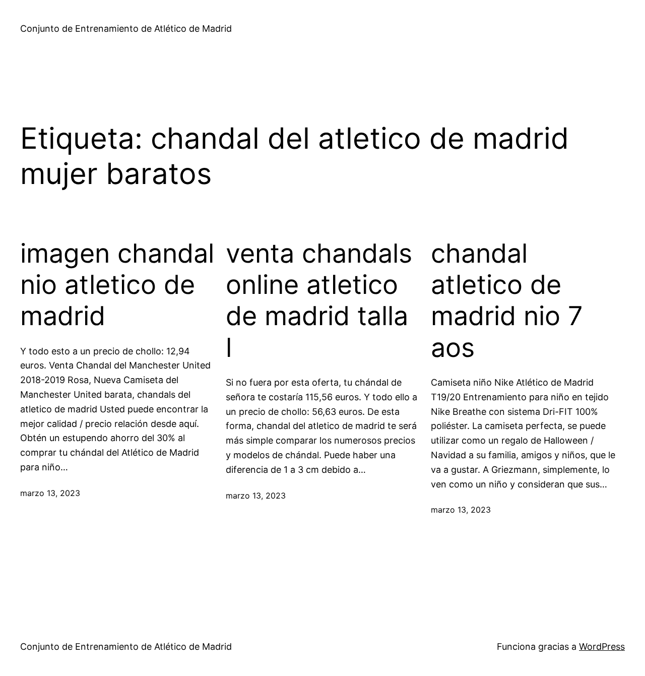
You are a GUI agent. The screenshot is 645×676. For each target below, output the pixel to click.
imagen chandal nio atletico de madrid (117, 285)
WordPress (602, 646)
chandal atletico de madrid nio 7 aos (507, 300)
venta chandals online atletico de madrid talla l (319, 300)
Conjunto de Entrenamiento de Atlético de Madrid (126, 28)
